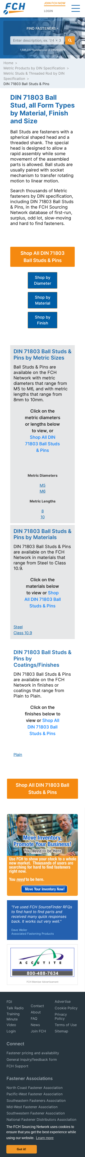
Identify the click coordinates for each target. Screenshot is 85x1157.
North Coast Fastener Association (35, 1087)
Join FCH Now (54, 3)
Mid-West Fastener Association (32, 1107)
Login (48, 11)
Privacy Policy (61, 1016)
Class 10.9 (23, 633)
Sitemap (61, 1031)
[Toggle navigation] (76, 8)
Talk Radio (15, 1008)
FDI (9, 1001)
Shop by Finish (42, 320)
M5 (43, 485)
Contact (37, 1006)
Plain (18, 754)
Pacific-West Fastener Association (35, 1094)
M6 (43, 491)
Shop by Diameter (42, 280)
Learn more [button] (45, 1138)
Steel (18, 627)
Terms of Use (66, 1025)
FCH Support (17, 1066)
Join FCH (38, 1031)
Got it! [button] (21, 1149)
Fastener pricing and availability (33, 1053)
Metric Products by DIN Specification (34, 68)
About (36, 1012)
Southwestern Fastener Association (36, 1113)
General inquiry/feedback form (32, 1059)
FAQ (34, 1018)
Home (8, 63)
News (35, 1025)
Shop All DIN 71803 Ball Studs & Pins (42, 256)
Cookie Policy (66, 1008)
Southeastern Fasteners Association (36, 1100)
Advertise (63, 1001)
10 (43, 517)
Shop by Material (42, 300)
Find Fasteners (41, 28)
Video (11, 1025)
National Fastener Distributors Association (41, 1119)
